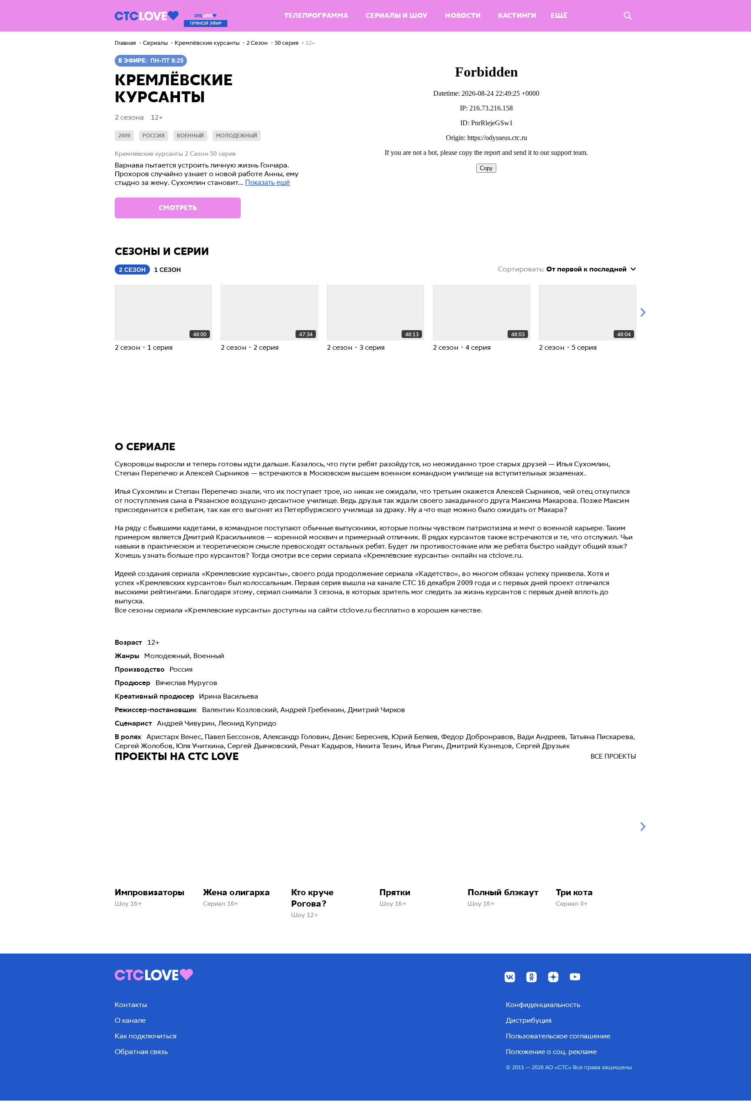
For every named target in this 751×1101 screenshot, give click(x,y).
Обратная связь (141, 1051)
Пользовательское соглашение (558, 1036)
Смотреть (178, 207)
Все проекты (613, 756)
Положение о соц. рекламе (551, 1051)
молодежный (236, 135)
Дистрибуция (529, 1020)
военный (190, 135)
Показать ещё (267, 182)
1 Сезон (167, 269)
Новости (463, 15)
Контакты (131, 1004)
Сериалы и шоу (397, 15)
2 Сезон (132, 269)
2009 (124, 135)
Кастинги (517, 15)
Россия (154, 135)
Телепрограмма (316, 15)
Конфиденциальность (543, 1004)
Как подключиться (145, 1036)
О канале (130, 1020)
